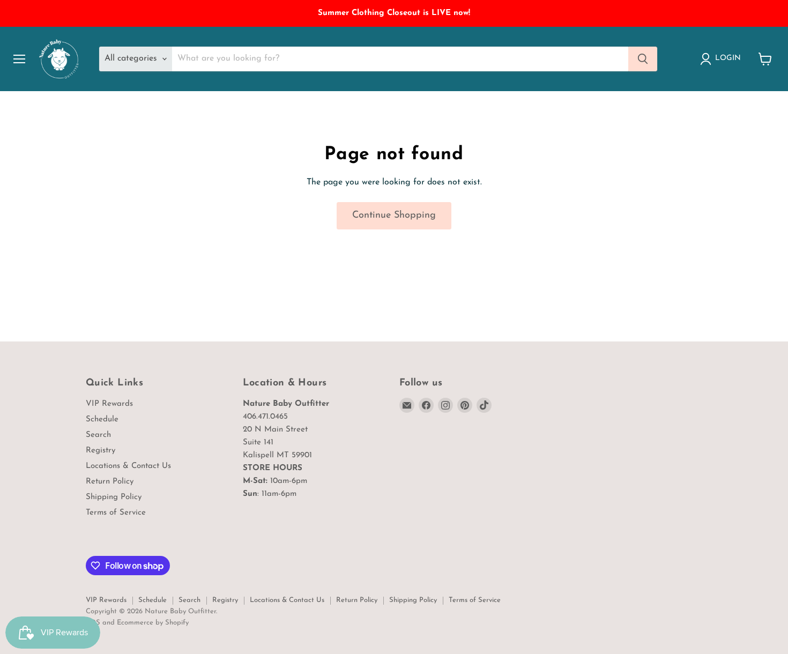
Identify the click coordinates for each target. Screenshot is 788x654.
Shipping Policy (114, 497)
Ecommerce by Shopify (153, 622)
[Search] (642, 59)
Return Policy (109, 482)
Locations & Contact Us (128, 466)
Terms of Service (116, 513)
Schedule (102, 419)
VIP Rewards (109, 404)
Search (98, 435)
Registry (100, 451)
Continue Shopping (394, 215)
